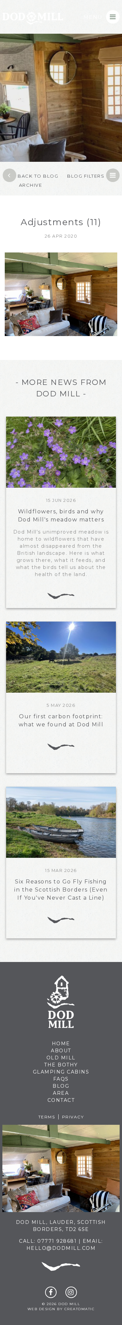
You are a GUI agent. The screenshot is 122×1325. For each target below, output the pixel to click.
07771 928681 (57, 1241)
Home (61, 1044)
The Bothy (61, 1065)
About (61, 1051)
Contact (61, 1100)
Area (61, 1093)
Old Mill (61, 1058)
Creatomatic (79, 1309)
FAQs (61, 1079)
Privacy (73, 1116)
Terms (46, 1116)
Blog (61, 1086)
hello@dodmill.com (61, 1248)
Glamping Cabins (61, 1072)
